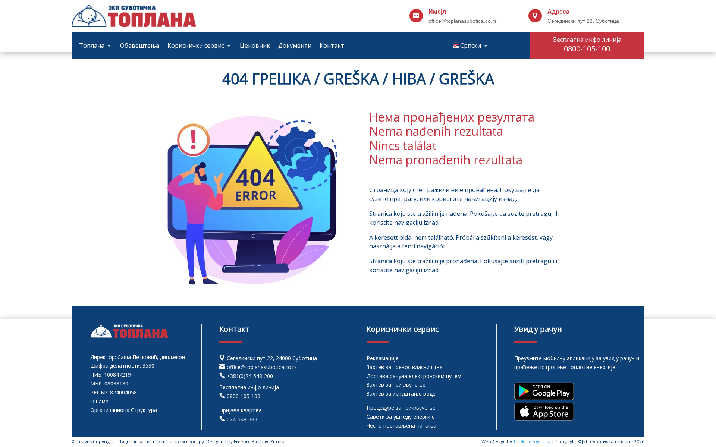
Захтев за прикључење (396, 384)
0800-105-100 (243, 396)
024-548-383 (242, 419)
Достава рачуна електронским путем (414, 376)
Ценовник (255, 46)
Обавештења (139, 46)
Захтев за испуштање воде (401, 393)
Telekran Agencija (531, 441)
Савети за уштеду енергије (401, 416)
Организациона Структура (123, 409)
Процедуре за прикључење (401, 407)
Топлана (91, 46)
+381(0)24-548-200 (250, 376)
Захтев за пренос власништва (405, 367)
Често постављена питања (401, 425)
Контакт (332, 46)
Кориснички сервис (195, 46)
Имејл (437, 12)
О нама (99, 401)
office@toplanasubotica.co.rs (262, 367)
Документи (294, 46)
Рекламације (383, 358)
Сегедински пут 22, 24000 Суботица (272, 358)
